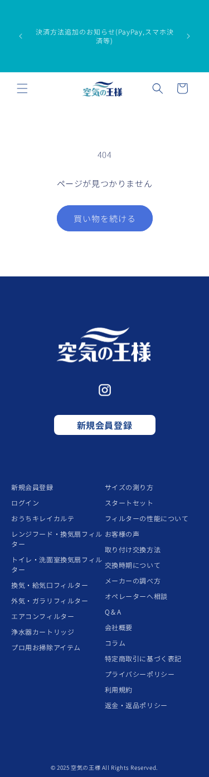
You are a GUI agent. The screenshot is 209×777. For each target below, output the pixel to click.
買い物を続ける (105, 218)
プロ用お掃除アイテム (46, 647)
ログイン (25, 502)
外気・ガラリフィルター (50, 600)
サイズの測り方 (129, 487)
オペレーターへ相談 (136, 596)
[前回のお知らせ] (20, 36)
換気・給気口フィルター (50, 585)
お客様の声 (122, 533)
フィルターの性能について (147, 518)
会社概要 (119, 627)
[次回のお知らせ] (188, 36)
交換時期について (133, 565)
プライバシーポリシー (140, 674)
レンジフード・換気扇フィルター (57, 538)
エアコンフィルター (42, 616)
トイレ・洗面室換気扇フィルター (57, 564)
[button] (22, 88)
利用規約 (119, 689)
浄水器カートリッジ (42, 631)
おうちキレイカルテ (42, 518)
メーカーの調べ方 (133, 580)
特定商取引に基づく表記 (143, 658)
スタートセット (129, 502)
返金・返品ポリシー (136, 705)
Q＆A (113, 611)
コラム (115, 642)
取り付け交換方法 (133, 549)
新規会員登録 (105, 425)
